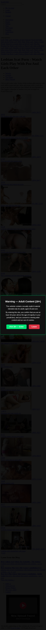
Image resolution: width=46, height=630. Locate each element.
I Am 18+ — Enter (16, 327)
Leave (34, 327)
